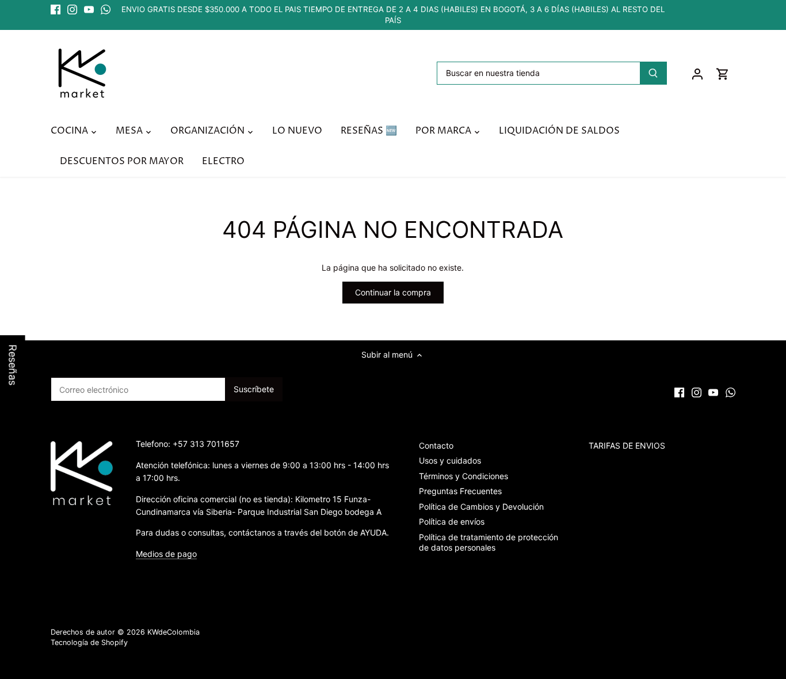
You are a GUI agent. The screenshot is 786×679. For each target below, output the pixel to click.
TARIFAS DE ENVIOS (627, 445)
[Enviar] (653, 73)
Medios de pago (166, 554)
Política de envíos (451, 521)
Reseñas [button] (13, 364)
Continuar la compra (393, 292)
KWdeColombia (173, 632)
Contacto (436, 445)
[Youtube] (89, 10)
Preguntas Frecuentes (460, 491)
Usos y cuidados (450, 460)
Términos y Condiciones (463, 476)
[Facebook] (55, 10)
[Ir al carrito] (723, 73)
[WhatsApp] (105, 10)
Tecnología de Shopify (89, 642)
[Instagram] (72, 10)
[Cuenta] (697, 73)
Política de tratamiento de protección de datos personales (488, 542)
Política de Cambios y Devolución (481, 506)
